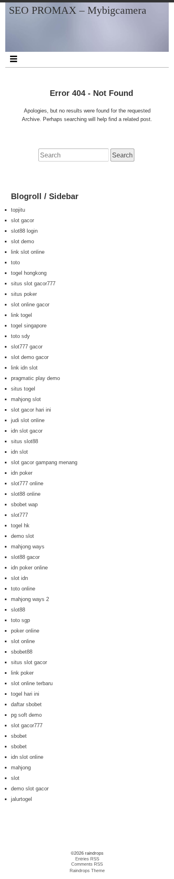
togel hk (20, 525)
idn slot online (27, 757)
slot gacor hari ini (31, 410)
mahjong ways (28, 547)
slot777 (19, 515)
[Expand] (13, 58)
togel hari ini (25, 694)
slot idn (19, 578)
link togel (21, 315)
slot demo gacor (30, 357)
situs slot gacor (29, 662)
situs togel (23, 389)
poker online (25, 631)
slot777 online (27, 483)
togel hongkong (29, 273)
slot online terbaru (32, 683)
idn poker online (29, 568)
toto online (23, 589)
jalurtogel (21, 799)
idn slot (19, 452)
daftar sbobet (26, 704)
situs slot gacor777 (33, 283)
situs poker (24, 294)
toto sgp (20, 620)
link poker (22, 673)
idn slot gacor (26, 431)
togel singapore (29, 326)
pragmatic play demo (35, 378)
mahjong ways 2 (30, 599)
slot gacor (22, 220)
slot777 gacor (26, 347)
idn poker (21, 473)
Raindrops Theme (87, 870)
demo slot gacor (30, 789)
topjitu (18, 210)
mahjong (21, 767)
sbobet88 (21, 652)
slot (15, 778)
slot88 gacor (25, 557)
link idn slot (24, 368)
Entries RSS (87, 858)
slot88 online (25, 494)
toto (15, 262)
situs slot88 (24, 441)
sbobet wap (24, 504)
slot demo (22, 241)
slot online (23, 641)
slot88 (18, 610)
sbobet (19, 736)
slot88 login (24, 231)
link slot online (28, 252)
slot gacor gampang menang (44, 462)
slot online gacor (30, 304)
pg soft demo (26, 715)
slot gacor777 (26, 725)
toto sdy (20, 336)
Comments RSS (87, 864)
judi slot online (28, 420)
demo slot (22, 536)
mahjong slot (26, 399)
